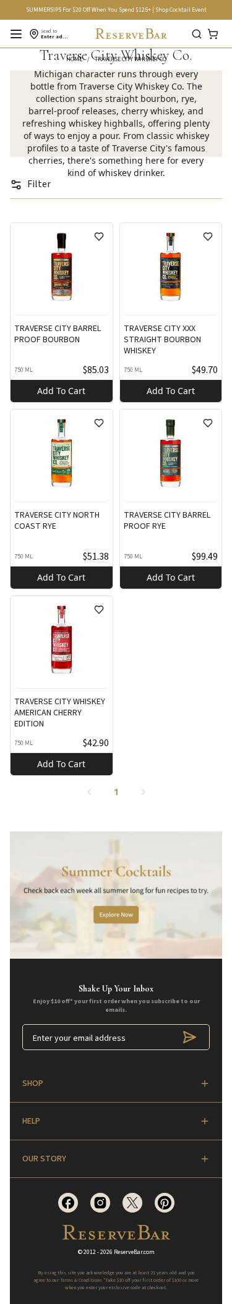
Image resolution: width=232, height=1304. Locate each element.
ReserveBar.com (134, 1252)
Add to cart (61, 391)
